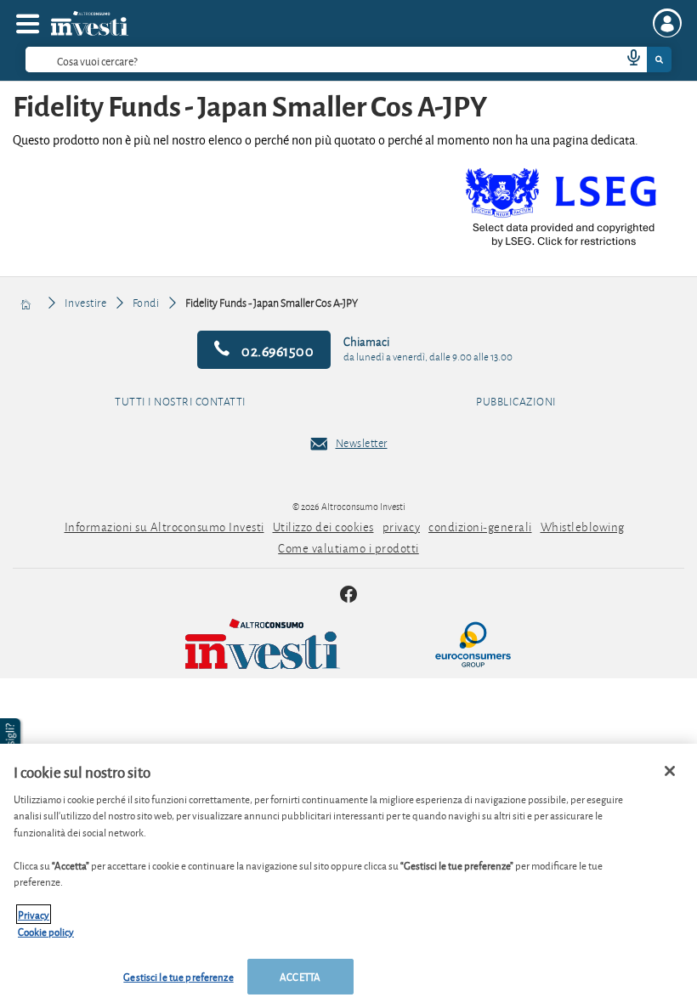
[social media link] (348, 596)
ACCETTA (300, 976)
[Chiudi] (669, 771)
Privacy (33, 914)
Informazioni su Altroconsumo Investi (164, 526)
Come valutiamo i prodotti (348, 548)
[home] (27, 302)
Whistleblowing (583, 526)
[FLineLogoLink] (297, 644)
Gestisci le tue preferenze (178, 976)
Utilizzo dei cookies (323, 526)
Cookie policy (46, 931)
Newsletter (362, 442)
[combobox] (349, 59)
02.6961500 (276, 349)
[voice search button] (626, 59)
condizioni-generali (480, 526)
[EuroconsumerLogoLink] (473, 644)
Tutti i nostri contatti (180, 401)
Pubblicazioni (516, 401)
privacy (401, 526)
